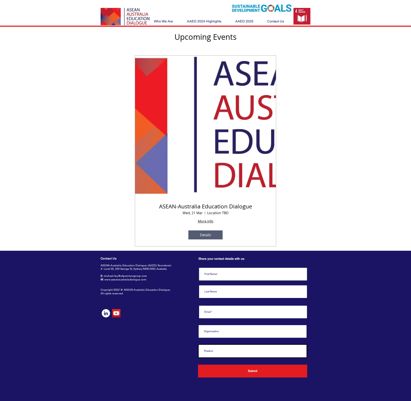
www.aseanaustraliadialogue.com (125, 279)
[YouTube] (116, 313)
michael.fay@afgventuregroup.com (125, 275)
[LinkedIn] (106, 313)
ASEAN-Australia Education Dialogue (205, 206)
